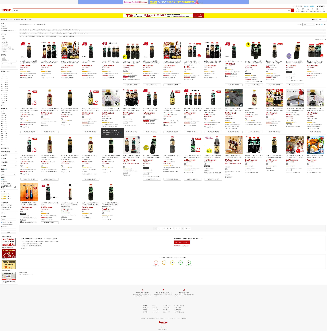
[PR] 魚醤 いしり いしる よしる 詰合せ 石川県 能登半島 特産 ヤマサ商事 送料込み (49, 62)
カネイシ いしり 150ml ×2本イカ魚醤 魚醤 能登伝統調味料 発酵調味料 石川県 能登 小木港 (274, 110)
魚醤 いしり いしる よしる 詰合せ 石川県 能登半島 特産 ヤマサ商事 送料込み (212, 62)
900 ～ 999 (3, 131)
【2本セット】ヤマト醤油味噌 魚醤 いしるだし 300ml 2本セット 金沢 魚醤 (50, 110)
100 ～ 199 (3, 115)
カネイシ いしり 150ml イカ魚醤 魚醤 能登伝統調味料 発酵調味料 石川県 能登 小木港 (172, 62)
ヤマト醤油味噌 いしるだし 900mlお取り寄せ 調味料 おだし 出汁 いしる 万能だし (49, 157)
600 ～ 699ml (4, 86)
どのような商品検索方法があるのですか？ (32, 243)
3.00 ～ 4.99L (4, 96)
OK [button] (121, 133)
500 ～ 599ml (4, 84)
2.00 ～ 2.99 (4, 135)
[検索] (292, 10)
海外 (6, 169)
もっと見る (23, 248)
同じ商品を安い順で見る (131, 84)
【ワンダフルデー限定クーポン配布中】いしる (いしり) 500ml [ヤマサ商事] (274, 62)
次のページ (187, 228)
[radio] (1, 26)
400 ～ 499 (3, 121)
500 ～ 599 (3, 123)
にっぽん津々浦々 (189, 79)
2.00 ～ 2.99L (4, 94)
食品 (20, 274)
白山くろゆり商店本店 (27, 77)
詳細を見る (71, 36)
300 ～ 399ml (4, 80)
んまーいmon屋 (66, 124)
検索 (9, 67)
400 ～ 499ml (4, 82)
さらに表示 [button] (4, 51)
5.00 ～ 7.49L (4, 98)
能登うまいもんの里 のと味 (294, 126)
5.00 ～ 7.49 (4, 140)
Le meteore (45, 125)
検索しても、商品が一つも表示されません (32, 245)
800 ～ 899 (3, 129)
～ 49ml (3, 74)
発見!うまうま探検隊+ (68, 219)
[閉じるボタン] (323, 30)
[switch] (15, 187)
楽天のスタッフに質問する (182, 242)
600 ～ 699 (3, 125)
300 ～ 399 (3, 119)
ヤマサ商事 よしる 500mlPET (233, 61)
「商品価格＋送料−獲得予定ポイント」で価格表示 (30, 24)
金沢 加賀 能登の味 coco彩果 (89, 174)
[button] (321, 6)
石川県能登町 (127, 175)
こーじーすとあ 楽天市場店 (294, 172)
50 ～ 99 (3, 113)
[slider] (1, 61)
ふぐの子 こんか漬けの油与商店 (29, 222)
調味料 (24, 274)
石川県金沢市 (229, 177)
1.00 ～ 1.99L (4, 92)
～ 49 (2, 111)
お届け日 (3, 177)
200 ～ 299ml (4, 78)
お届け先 (3, 171)
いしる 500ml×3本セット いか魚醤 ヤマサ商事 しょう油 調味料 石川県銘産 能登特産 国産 (131, 62)
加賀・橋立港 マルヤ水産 (48, 77)
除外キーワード (5, 226)
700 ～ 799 (3, 127)
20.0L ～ (3, 102)
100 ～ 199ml (4, 76)
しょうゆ (30, 274)
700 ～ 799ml (4, 88)
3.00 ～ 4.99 (4, 138)
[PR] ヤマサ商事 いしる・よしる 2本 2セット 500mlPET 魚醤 (111, 62)
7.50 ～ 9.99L (4, 100)
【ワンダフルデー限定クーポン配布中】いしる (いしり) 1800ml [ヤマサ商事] (172, 110)
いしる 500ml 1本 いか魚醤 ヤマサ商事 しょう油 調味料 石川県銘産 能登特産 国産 (295, 62)
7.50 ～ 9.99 (4, 142)
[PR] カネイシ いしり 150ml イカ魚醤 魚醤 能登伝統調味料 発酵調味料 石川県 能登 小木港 (70, 62)
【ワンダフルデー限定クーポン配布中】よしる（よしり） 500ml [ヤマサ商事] (212, 110)
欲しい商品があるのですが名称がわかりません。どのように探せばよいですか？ (40, 241)
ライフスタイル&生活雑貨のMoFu (132, 79)
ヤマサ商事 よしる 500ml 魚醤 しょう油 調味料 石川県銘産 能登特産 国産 (152, 157)
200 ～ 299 (3, 117)
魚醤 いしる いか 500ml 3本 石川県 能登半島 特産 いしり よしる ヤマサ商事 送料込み (131, 110)
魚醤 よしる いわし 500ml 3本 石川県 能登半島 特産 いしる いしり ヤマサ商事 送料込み (254, 157)
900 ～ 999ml (4, 90)
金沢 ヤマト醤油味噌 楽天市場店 (254, 124)
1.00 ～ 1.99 (4, 133)
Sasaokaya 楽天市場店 (231, 128)
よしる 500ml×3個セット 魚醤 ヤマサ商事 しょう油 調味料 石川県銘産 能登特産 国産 (254, 62)
